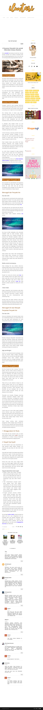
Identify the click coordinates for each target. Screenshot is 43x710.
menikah (32, 96)
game (33, 92)
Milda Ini (6, 619)
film (30, 92)
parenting (27, 98)
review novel (28, 100)
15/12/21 (8, 679)
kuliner (36, 94)
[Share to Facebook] (16, 527)
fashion (27, 92)
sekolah (37, 100)
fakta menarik (35, 90)
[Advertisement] (21, 29)
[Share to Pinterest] (20, 527)
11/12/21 (6, 644)
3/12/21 (6, 553)
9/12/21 (6, 593)
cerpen (30, 90)
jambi (36, 92)
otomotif (37, 96)
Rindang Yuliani (8, 577)
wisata (35, 102)
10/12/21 (6, 621)
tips (31, 102)
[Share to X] (18, 527)
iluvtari (9, 608)
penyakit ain (16, 78)
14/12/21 (6, 664)
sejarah (33, 100)
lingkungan (28, 96)
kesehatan (27, 94)
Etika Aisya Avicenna (9, 643)
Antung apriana (8, 592)
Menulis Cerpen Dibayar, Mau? (33, 82)
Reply (22, 561)
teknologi (27, 102)
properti (38, 98)
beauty (27, 90)
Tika (6, 551)
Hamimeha (7, 663)
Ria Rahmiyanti (8, 564)
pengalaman (33, 98)
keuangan (32, 94)
